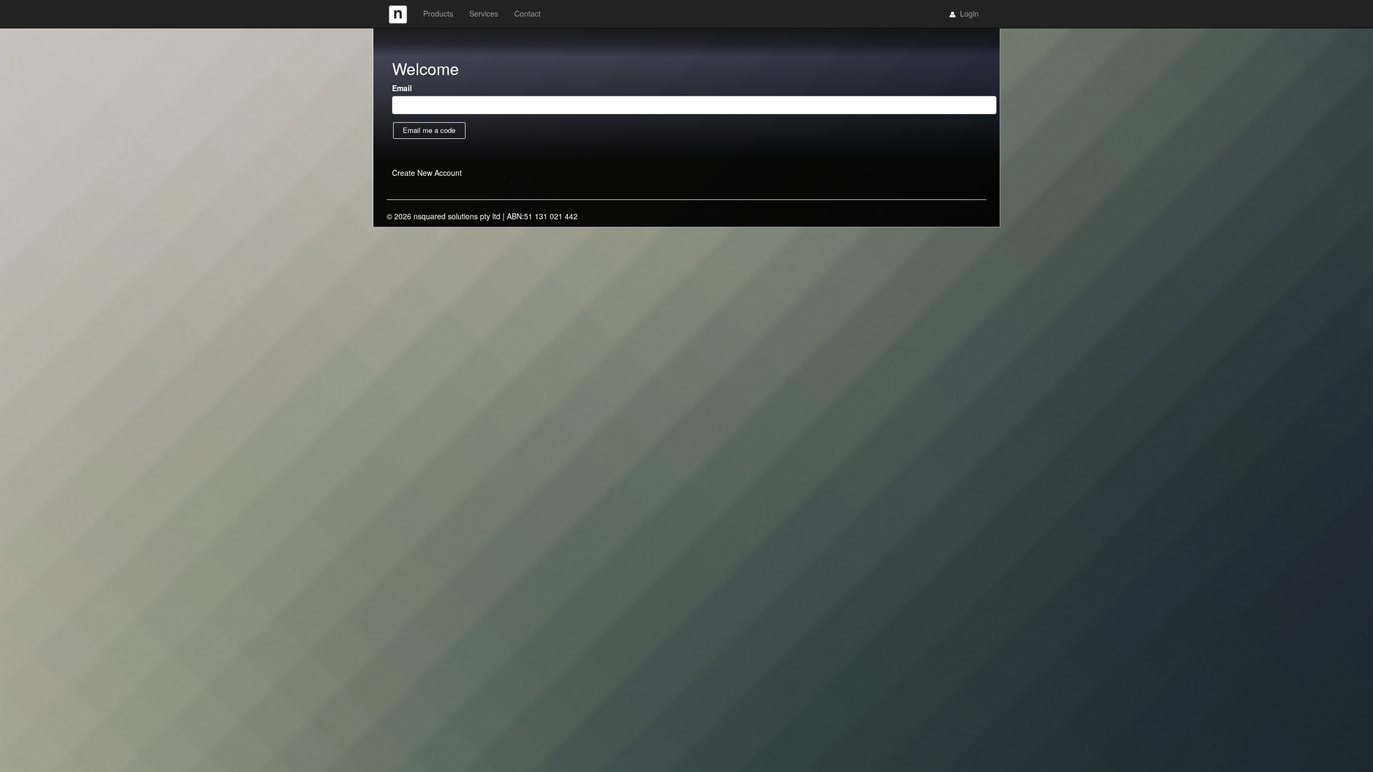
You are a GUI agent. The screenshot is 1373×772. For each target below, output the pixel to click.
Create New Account (427, 172)
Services (483, 13)
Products (438, 13)
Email (402, 88)
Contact (527, 13)
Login (968, 13)
